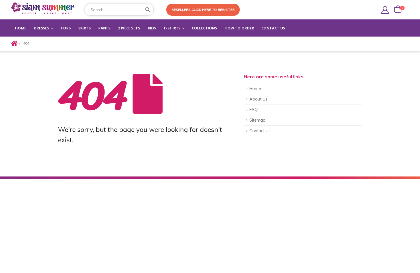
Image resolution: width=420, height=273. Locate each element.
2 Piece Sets (129, 28)
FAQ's (255, 109)
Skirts (84, 28)
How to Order (239, 28)
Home (255, 88)
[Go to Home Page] (13, 43)
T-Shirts (172, 28)
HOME (20, 28)
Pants (104, 28)
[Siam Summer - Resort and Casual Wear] (44, 9)
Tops (66, 28)
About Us (258, 99)
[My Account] (385, 10)
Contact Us (273, 28)
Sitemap (257, 120)
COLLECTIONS (204, 28)
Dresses (41, 28)
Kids (152, 28)
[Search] (147, 9)
